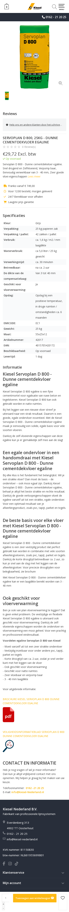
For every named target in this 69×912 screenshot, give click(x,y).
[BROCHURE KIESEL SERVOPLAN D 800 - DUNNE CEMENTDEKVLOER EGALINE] (34, 714)
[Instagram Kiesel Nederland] (11, 864)
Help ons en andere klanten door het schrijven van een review (37, 124)
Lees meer (34, 176)
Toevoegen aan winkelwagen (33, 898)
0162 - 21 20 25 (56, 17)
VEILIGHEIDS (10, 732)
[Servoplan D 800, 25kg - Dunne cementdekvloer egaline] (34, 57)
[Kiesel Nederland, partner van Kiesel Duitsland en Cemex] (34, 6)
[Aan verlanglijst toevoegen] (62, 902)
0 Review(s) (29, 147)
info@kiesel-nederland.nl (22, 839)
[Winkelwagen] (7, 8)
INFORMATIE (26, 732)
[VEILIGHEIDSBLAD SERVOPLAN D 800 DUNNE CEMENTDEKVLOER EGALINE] (34, 746)
